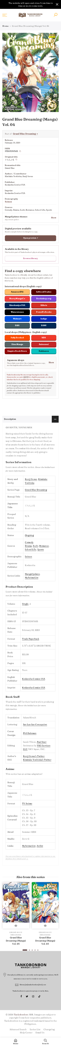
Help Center (26, 1032)
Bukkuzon (44, 351)
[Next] (55, 904)
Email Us (40, 1032)
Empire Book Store (17, 351)
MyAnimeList (31, 577)
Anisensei (44, 344)
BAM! (43, 325)
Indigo (44, 318)
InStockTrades (43, 292)
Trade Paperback (30, 639)
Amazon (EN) (17, 292)
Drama (28, 546)
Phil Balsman (29, 733)
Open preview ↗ (30, 238)
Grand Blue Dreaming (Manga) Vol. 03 (45, 940)
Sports (40, 549)
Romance (44, 546)
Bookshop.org (43, 298)
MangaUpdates (32, 574)
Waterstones (17, 312)
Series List (35, 1029)
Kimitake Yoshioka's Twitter (37, 760)
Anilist (40, 846)
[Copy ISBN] (20, 151)
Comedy (29, 542)
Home (5, 26)
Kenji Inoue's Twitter (33, 756)
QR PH (25, 377)
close (3, 4)
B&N (17, 325)
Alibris (43, 305)
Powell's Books (43, 312)
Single (25, 604)
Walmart (17, 318)
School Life (30, 549)
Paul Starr (41, 742)
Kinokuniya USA (17, 305)
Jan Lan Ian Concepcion (35, 724)
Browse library (30, 258)
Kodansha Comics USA (33, 679)
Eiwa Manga (17, 344)
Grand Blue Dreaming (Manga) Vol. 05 (16, 940)
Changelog (49, 1029)
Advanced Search (18, 1029)
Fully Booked (17, 337)
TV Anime (27, 803)
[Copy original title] (16, 159)
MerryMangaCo (17, 298)
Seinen (8, 201)
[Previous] (6, 904)
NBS (44, 337)
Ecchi (35, 546)
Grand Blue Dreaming (25, 133)
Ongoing (29, 535)
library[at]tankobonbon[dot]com (33, 985)
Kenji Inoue (31, 479)
